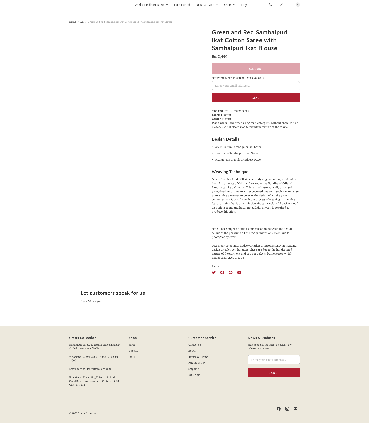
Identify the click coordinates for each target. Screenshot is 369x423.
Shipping (193, 369)
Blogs (244, 5)
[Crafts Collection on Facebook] (278, 408)
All (82, 21)
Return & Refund (198, 356)
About (192, 350)
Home (72, 21)
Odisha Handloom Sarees (150, 5)
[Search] (271, 4)
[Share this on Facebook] (222, 272)
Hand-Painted (182, 5)
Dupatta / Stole (205, 5)
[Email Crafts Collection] (295, 408)
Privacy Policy (196, 362)
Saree (132, 344)
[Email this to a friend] (239, 272)
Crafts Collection (87, 413)
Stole (132, 356)
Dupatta (133, 350)
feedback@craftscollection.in (94, 369)
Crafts (227, 5)
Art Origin (194, 375)
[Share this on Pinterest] (230, 272)
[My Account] (281, 4)
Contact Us (194, 344)
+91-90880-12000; (96, 356)
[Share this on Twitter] (215, 272)
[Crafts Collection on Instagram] (287, 408)
